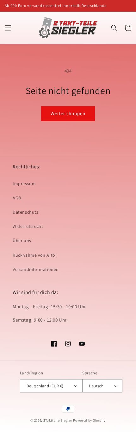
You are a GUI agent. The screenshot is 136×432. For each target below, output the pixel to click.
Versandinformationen (36, 269)
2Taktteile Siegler (57, 420)
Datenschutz (26, 212)
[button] (8, 28)
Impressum (24, 183)
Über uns (22, 240)
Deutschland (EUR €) (45, 386)
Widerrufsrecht (28, 226)
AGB (17, 198)
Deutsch (96, 386)
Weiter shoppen (68, 113)
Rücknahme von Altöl (35, 255)
